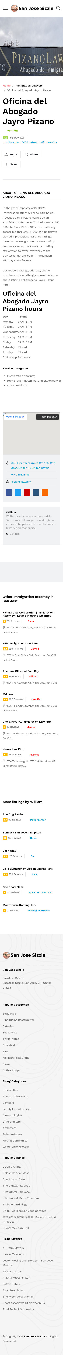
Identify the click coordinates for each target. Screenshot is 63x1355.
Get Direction (49, 416)
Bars (5, 1051)
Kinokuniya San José (16, 1192)
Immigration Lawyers (29, 85)
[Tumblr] (36, 492)
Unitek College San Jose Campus (24, 1210)
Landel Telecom (13, 1254)
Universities (10, 1090)
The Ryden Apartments (18, 1296)
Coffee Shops (11, 1070)
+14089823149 (20, 474)
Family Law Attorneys (16, 1109)
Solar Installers (12, 1134)
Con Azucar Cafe (14, 1179)
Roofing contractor (39, 910)
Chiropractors (12, 1121)
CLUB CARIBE (11, 1166)
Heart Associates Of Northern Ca (24, 1303)
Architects (9, 1128)
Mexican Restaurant (16, 1057)
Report (14, 154)
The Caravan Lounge (16, 1185)
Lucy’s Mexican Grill (16, 1228)
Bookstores (10, 1032)
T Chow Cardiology (15, 1204)
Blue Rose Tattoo (13, 1290)
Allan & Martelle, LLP (16, 1277)
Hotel (33, 838)
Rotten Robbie (12, 1284)
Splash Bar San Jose (16, 1173)
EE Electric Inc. (12, 1271)
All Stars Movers (13, 1248)
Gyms (6, 1064)
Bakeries (8, 1026)
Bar (33, 856)
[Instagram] (26, 1328)
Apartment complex (41, 892)
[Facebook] (9, 492)
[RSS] (45, 492)
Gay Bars (8, 1102)
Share (33, 154)
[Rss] (34, 1328)
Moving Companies (15, 1140)
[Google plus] (27, 492)
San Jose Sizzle (34, 1336)
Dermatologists (12, 1115)
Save (13, 164)
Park (34, 874)
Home (7, 85)
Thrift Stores (11, 1038)
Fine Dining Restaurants (18, 1020)
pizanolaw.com (21, 481)
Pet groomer (38, 819)
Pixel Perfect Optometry (18, 1309)
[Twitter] (18, 492)
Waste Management (16, 1147)
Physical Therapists (15, 1096)
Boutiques (9, 1013)
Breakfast (9, 1045)
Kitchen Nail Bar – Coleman (21, 1198)
